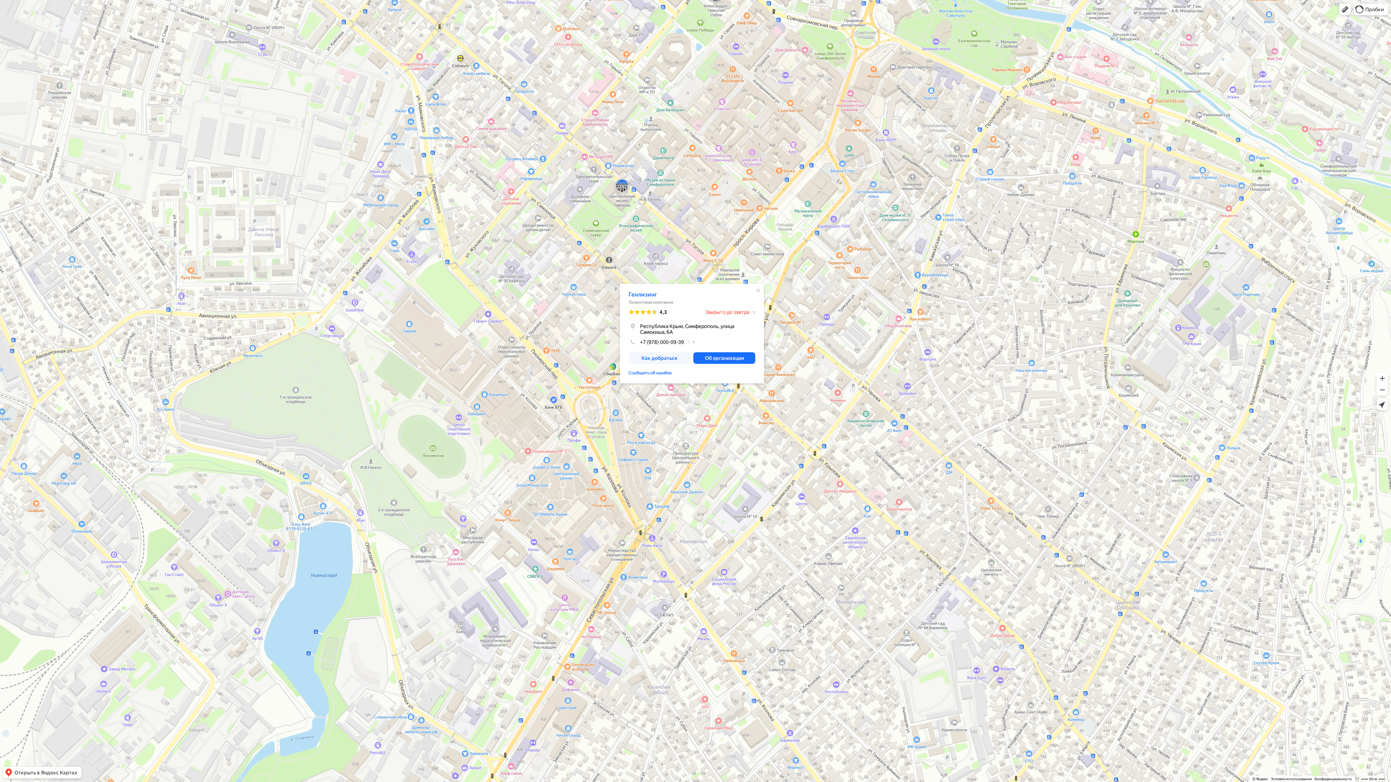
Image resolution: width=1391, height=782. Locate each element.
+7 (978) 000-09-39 (662, 342)
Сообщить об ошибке (650, 372)
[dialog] (692, 333)
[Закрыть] (758, 290)
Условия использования (1291, 779)
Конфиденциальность (1333, 779)
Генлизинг (642, 294)
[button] (1345, 9)
